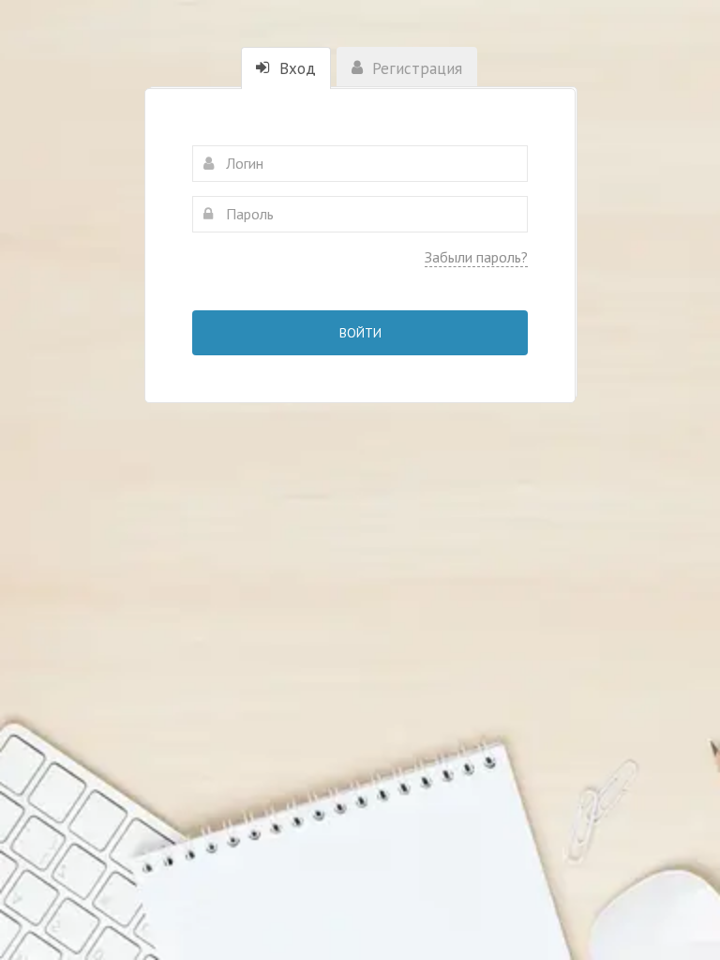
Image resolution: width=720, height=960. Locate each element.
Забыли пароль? (476, 257)
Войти (360, 332)
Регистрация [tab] (415, 68)
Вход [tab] (295, 68)
